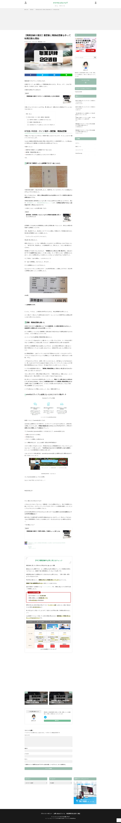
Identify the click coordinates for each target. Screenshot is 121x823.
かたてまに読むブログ (65, 816)
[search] (95, 57)
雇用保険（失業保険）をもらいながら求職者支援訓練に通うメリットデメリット (43, 215)
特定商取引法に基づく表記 (73, 813)
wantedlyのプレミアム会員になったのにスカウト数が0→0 (40, 124)
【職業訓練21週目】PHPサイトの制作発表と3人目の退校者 (42, 96)
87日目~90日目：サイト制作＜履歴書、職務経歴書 (37, 117)
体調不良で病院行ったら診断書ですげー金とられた (39, 119)
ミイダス (52, 630)
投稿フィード (78, 146)
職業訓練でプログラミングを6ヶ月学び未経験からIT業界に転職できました (85, 124)
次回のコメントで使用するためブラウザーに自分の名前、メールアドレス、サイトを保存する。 (46, 764)
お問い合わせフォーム (59, 813)
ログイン (77, 143)
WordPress (73, 818)
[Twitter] (43, 75)
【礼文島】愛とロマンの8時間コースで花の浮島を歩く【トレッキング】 (85, 114)
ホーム (56, 5)
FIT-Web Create (60, 818)
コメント (27, 735)
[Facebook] (31, 75)
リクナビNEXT (47, 586)
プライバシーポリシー (46, 813)
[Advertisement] (60, 20)
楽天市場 (29, 546)
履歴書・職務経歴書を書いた (34, 122)
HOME (27, 9)
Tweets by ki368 (78, 91)
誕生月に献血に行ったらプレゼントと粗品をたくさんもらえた (85, 101)
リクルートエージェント (64, 630)
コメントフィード (79, 149)
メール (27, 753)
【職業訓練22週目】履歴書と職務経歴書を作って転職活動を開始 (47, 9)
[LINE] (66, 75)
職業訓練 (31, 9)
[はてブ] (54, 75)
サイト (26, 759)
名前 (26, 748)
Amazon (30, 547)
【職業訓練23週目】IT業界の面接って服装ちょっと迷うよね (43, 531)
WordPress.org (78, 153)
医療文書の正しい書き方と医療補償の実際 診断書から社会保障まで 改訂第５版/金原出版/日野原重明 (46, 542)
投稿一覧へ (57, 720)
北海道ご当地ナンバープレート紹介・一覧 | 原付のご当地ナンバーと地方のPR (85, 118)
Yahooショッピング (32, 548)
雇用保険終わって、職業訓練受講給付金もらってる (40, 202)
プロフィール (62, 5)
